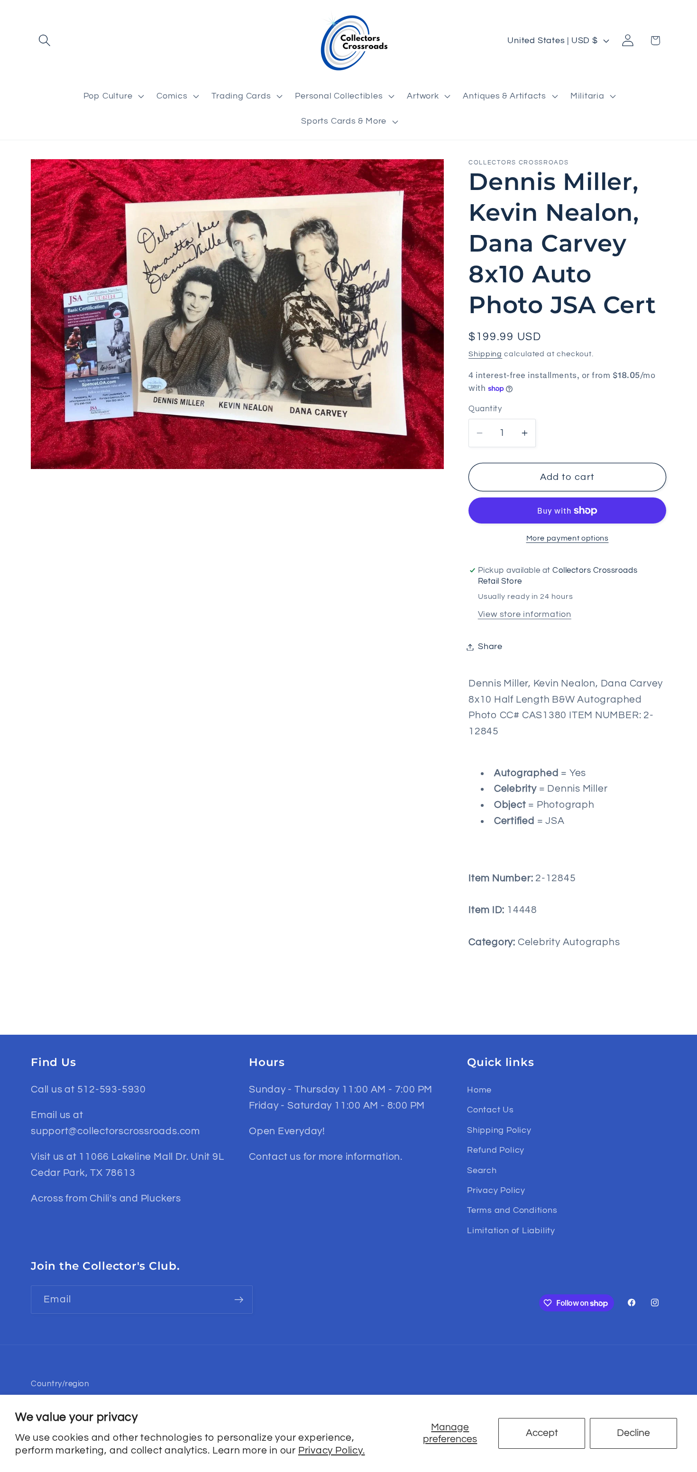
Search (482, 1170)
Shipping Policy (499, 1130)
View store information (524, 614)
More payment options (567, 538)
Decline (633, 1433)
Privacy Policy (496, 1190)
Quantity (485, 409)
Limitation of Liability (511, 1230)
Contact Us (490, 1109)
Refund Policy (495, 1150)
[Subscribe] (238, 1299)
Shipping (485, 354)
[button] (44, 40)
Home (479, 1089)
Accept (542, 1433)
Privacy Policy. (331, 1450)
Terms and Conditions (512, 1210)
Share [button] (490, 646)
